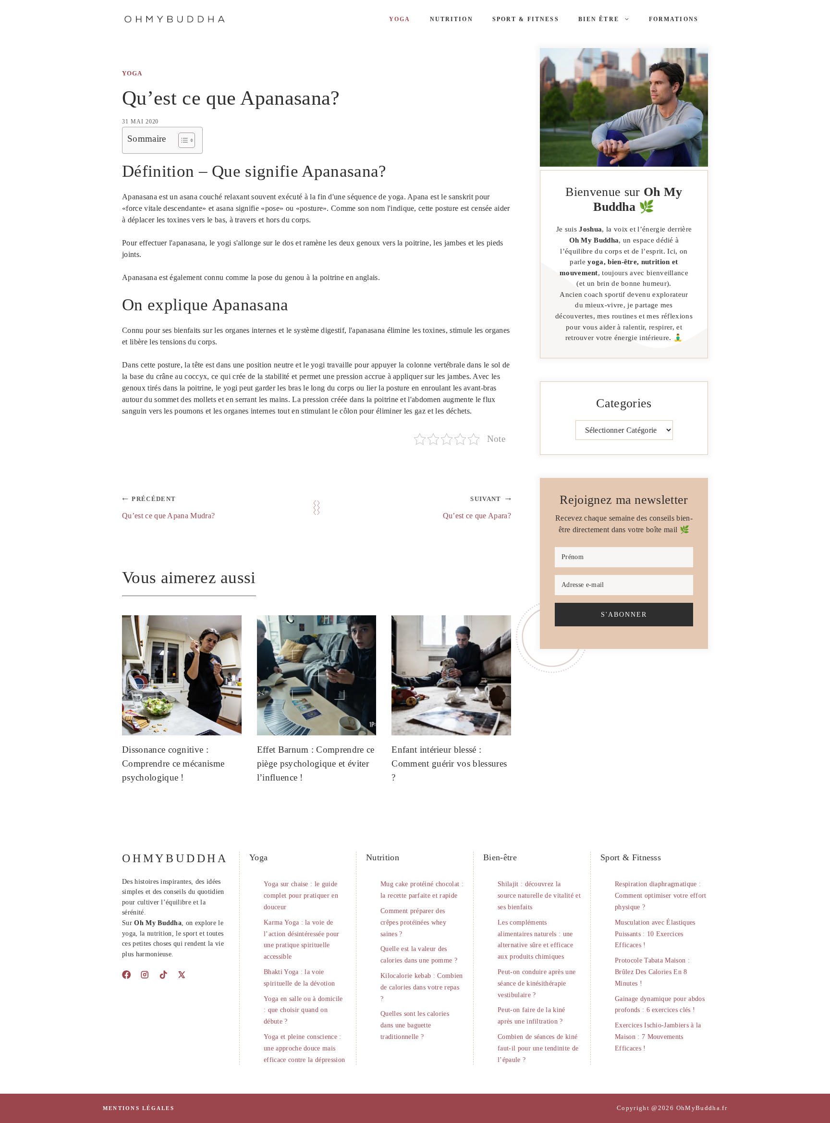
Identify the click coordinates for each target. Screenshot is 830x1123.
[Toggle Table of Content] (182, 140)
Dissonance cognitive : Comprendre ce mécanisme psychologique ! (173, 763)
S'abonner (624, 614)
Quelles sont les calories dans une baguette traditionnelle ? (414, 1025)
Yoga (400, 19)
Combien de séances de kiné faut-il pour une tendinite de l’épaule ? (538, 1048)
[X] (181, 974)
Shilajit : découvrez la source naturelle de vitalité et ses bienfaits (539, 895)
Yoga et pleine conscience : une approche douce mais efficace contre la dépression (304, 1048)
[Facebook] (126, 974)
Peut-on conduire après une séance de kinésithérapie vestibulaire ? (536, 983)
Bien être (598, 19)
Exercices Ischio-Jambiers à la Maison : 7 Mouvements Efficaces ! (658, 1037)
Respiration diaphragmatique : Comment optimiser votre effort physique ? (661, 895)
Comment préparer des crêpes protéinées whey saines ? (413, 922)
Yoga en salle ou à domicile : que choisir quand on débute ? (303, 1010)
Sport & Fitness (525, 19)
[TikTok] (163, 974)
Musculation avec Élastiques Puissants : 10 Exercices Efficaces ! (655, 934)
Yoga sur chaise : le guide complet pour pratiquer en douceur (301, 895)
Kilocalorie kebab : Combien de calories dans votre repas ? (421, 987)
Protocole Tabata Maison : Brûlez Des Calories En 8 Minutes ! (652, 972)
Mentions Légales (138, 1108)
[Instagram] (144, 974)
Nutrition (451, 19)
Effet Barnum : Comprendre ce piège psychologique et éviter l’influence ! (316, 763)
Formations (673, 19)
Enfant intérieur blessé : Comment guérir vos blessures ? (449, 763)
